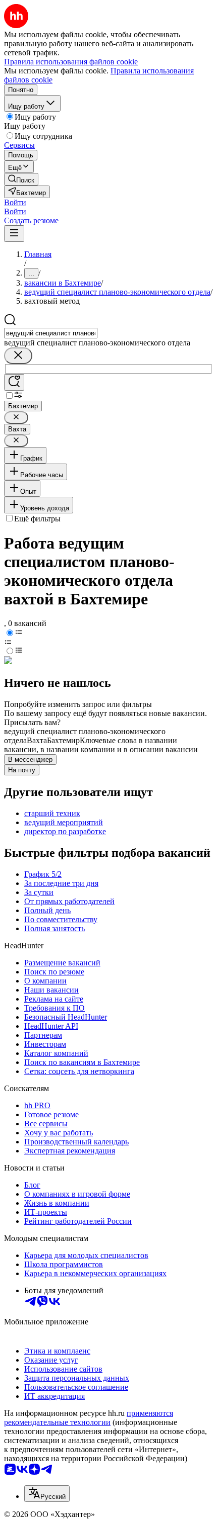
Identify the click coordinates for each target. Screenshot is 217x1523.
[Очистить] (18, 355)
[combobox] (50, 333)
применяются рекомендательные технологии (88, 1417)
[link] (21, 179)
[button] (15, 202)
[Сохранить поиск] (14, 382)
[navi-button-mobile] (14, 233)
